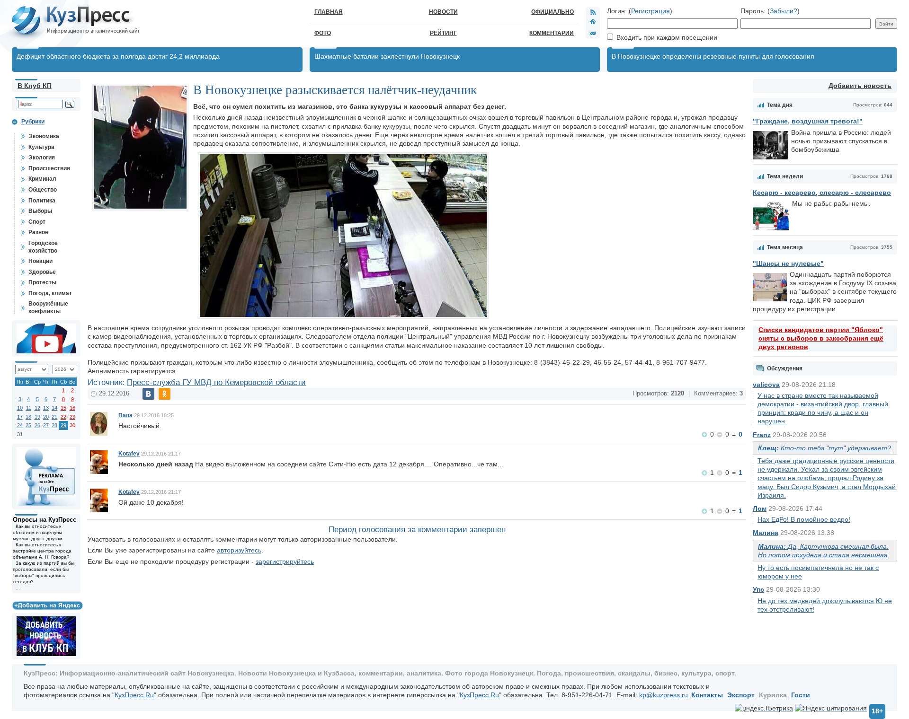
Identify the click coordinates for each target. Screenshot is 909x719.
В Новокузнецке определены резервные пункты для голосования (713, 56)
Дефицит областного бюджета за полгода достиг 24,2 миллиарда (118, 56)
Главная (328, 12)
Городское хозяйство (43, 247)
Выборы (40, 211)
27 (46, 425)
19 (37, 417)
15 (63, 408)
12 (37, 408)
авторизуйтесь (239, 550)
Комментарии (551, 33)
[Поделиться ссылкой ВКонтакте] (148, 394)
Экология (41, 157)
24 (20, 425)
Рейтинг (443, 33)
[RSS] (593, 12)
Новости (443, 12)
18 (28, 417)
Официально (552, 12)
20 (46, 417)
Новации (40, 261)
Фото (322, 33)
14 (54, 408)
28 (54, 425)
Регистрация (650, 11)
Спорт (36, 222)
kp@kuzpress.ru (663, 695)
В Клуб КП (35, 85)
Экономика (43, 136)
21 (54, 417)
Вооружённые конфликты (48, 307)
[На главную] (593, 22)
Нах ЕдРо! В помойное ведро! (804, 519)
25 (28, 425)
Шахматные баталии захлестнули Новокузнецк (387, 56)
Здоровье (42, 272)
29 (63, 425)
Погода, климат (50, 293)
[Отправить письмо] (593, 33)
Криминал (42, 178)
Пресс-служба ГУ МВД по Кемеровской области (216, 382)
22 (63, 417)
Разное (38, 232)
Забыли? (783, 11)
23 (72, 417)
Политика (41, 200)
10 (20, 408)
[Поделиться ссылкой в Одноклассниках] (164, 394)
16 (72, 408)
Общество (42, 189)
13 (46, 408)
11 (28, 408)
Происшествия (49, 168)
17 (20, 417)
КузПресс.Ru (134, 695)
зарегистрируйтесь (285, 561)
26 (37, 425)
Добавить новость (860, 85)
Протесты (42, 282)
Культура (41, 147)
